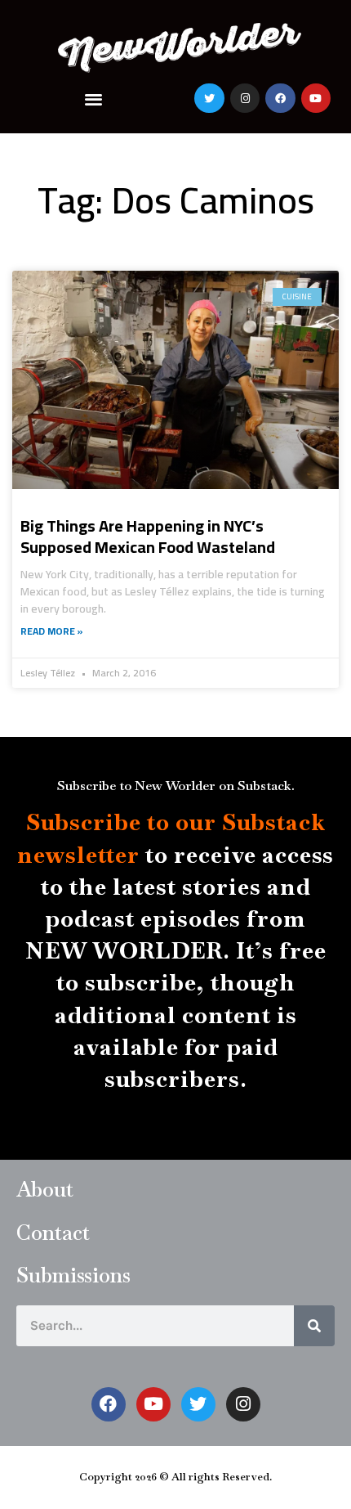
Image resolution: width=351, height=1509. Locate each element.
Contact (53, 1232)
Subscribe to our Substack (176, 822)
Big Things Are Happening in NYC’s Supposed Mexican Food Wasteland (147, 536)
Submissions (73, 1275)
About (44, 1189)
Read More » (51, 631)
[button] (94, 98)
